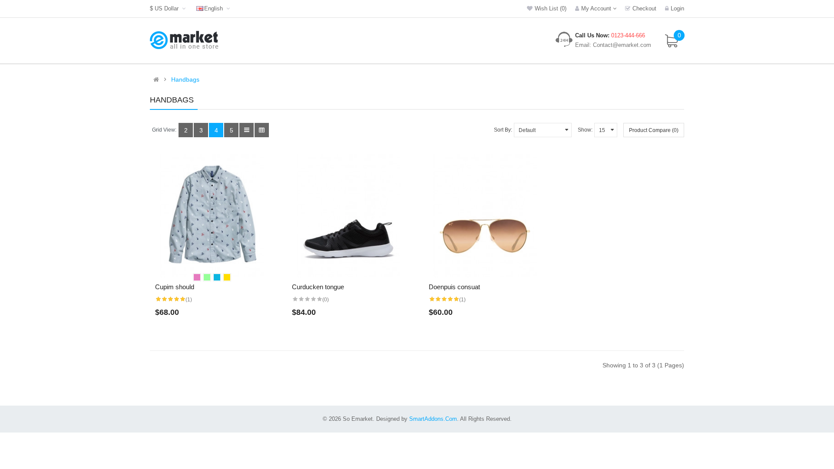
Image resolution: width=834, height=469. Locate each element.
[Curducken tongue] (348, 215)
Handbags (185, 79)
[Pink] (197, 277)
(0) (325, 300)
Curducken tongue (318, 287)
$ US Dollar (166, 8)
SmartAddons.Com (433, 419)
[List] (246, 130)
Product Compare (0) (653, 130)
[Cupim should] (212, 215)
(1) (188, 300)
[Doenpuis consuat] (485, 215)
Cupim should (174, 287)
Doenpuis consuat (454, 287)
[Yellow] (227, 277)
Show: (585, 130)
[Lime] (207, 277)
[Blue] (217, 277)
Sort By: (503, 130)
